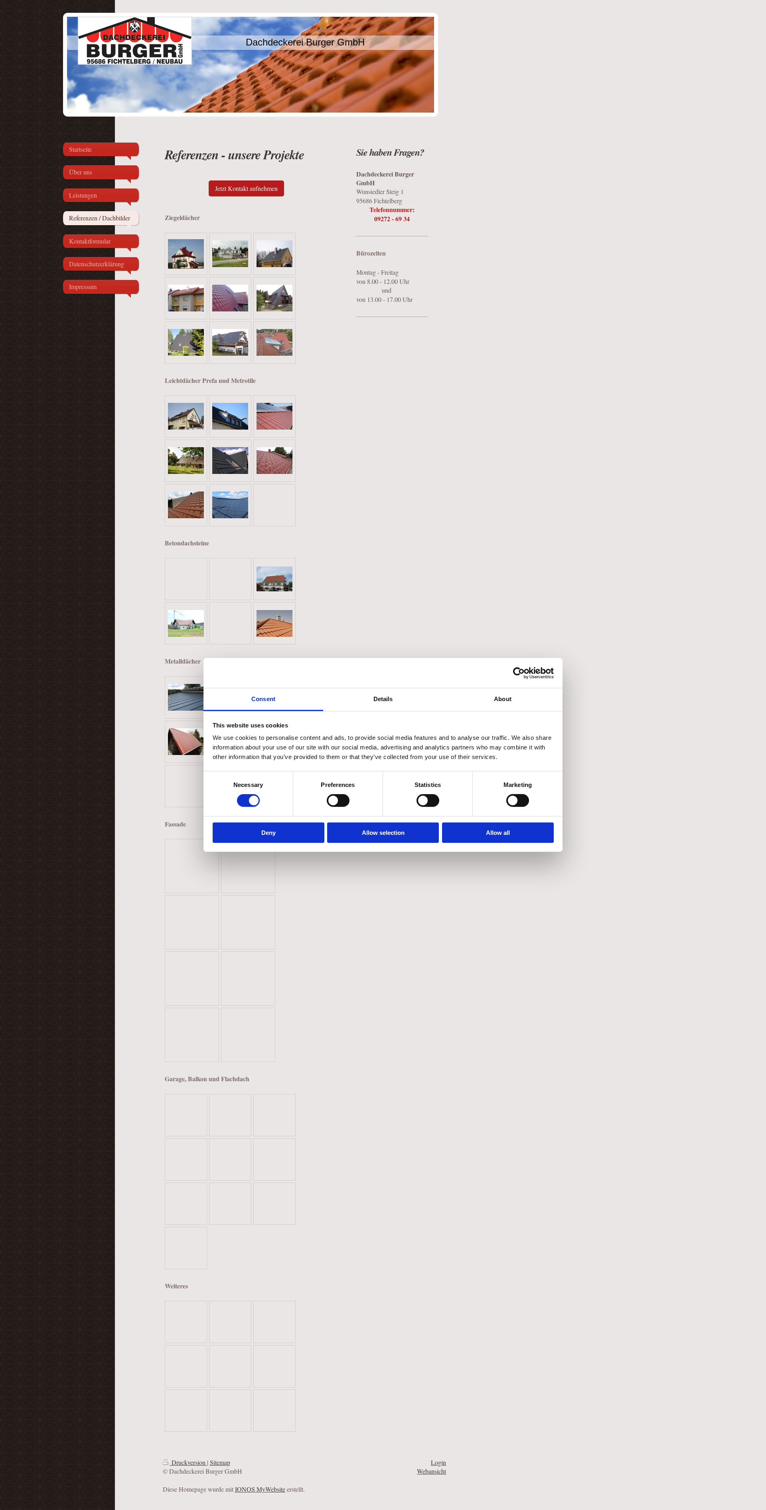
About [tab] (502, 699)
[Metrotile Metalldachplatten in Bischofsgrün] (186, 460)
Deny (268, 832)
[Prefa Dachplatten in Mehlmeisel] (274, 416)
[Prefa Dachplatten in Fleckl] (274, 460)
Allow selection (383, 832)
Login (438, 1462)
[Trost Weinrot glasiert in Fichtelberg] (186, 254)
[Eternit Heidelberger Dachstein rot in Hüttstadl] (186, 623)
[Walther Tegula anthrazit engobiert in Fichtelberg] (230, 342)
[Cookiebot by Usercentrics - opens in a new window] (519, 673)
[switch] (338, 800)
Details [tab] (383, 699)
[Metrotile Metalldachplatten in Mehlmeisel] (230, 460)
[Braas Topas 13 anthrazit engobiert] (274, 253)
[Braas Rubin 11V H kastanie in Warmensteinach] (230, 298)
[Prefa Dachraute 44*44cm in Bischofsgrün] (230, 504)
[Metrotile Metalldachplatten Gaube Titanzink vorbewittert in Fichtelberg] (230, 416)
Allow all (498, 832)
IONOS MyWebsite (260, 1489)
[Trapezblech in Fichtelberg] (186, 741)
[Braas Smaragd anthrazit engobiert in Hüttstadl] (186, 342)
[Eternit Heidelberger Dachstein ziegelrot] (274, 579)
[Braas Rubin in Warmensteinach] (274, 342)
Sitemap (220, 1462)
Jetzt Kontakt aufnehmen (246, 188)
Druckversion (188, 1462)
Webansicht (431, 1471)
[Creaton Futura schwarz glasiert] (230, 253)
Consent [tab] (263, 699)
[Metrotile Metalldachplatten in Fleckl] (186, 504)
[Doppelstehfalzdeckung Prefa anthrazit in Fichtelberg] (186, 697)
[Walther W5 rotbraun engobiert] (186, 298)
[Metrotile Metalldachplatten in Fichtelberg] (186, 416)
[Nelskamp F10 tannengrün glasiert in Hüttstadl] (274, 298)
